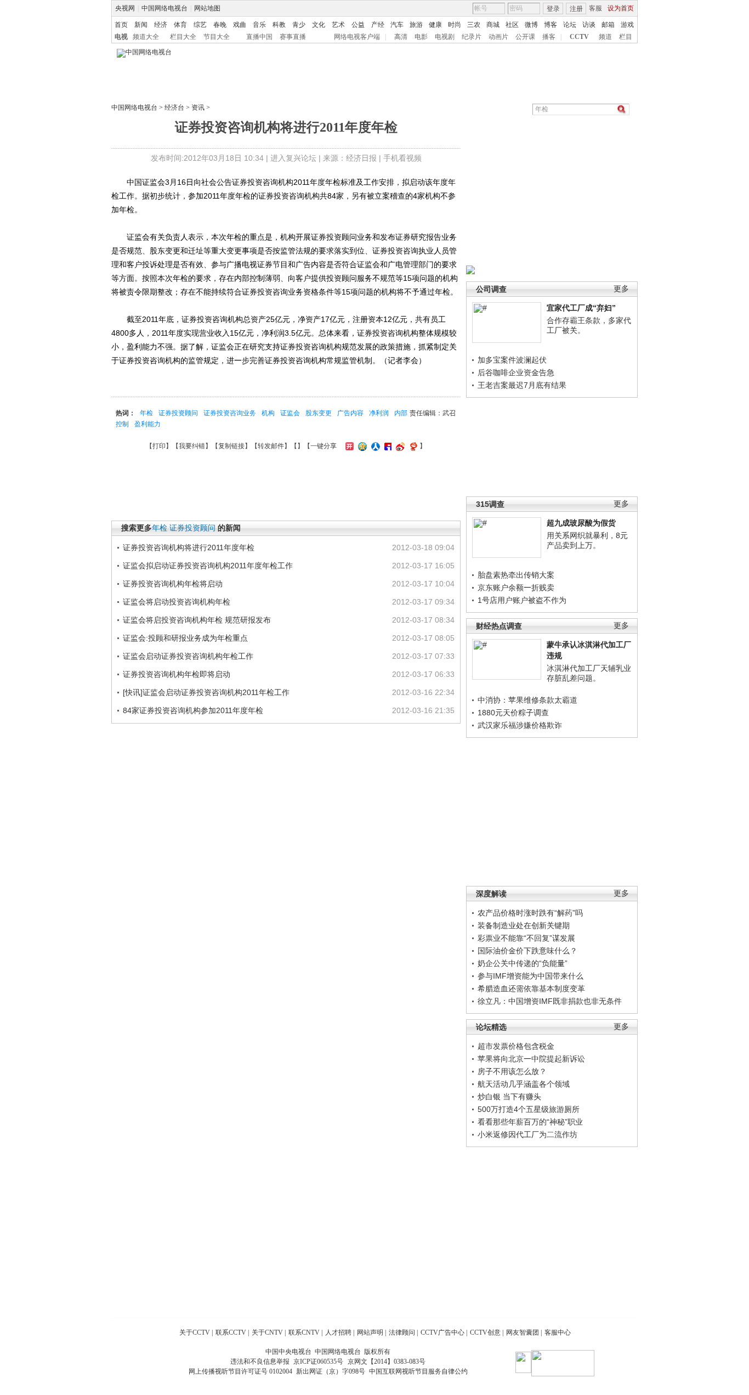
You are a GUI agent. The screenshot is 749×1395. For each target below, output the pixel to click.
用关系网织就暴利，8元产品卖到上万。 (587, 540)
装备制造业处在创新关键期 (524, 925)
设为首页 (621, 8)
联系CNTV (304, 1332)
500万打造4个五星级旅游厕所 (529, 1109)
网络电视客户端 (357, 37)
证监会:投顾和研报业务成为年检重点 (185, 638)
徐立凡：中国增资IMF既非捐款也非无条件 (550, 1001)
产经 (377, 25)
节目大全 (216, 37)
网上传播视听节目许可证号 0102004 (240, 1371)
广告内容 (350, 413)
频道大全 (146, 37)
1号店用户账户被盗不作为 (522, 600)
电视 (121, 37)
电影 (421, 37)
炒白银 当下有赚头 (509, 1096)
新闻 (140, 25)
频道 (605, 37)
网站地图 (207, 8)
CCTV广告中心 (442, 1332)
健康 (435, 25)
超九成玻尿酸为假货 (581, 522)
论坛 (569, 25)
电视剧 (445, 37)
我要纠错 (192, 446)
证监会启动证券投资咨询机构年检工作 (188, 656)
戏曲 (239, 25)
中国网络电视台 (164, 8)
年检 (146, 413)
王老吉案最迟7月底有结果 (522, 385)
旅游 (416, 25)
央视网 (125, 8)
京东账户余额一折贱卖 (516, 587)
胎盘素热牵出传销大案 (516, 575)
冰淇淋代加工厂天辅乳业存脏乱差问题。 (589, 673)
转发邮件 (271, 446)
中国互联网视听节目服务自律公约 (418, 1371)
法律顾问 (402, 1332)
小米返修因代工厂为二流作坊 (527, 1134)
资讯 (198, 107)
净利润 (379, 413)
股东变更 (318, 413)
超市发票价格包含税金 (516, 1046)
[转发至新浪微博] (399, 446)
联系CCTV (230, 1332)
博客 (550, 25)
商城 (493, 25)
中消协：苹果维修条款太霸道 (527, 700)
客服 (595, 8)
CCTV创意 (485, 1332)
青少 (298, 25)
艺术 (338, 25)
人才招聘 (338, 1332)
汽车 (397, 25)
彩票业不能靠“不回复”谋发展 (526, 938)
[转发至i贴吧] (386, 446)
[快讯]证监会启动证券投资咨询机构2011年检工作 (206, 692)
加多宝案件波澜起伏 (512, 359)
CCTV (579, 37)
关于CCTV (194, 1332)
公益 (358, 25)
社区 (512, 25)
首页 (121, 25)
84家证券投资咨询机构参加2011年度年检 (193, 710)
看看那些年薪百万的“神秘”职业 (530, 1121)
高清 (400, 37)
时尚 (454, 25)
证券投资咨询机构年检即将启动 (176, 674)
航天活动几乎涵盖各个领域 (524, 1084)
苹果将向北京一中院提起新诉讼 (531, 1058)
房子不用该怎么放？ (512, 1071)
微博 (531, 25)
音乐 (259, 25)
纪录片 (471, 37)
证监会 (290, 413)
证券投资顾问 (178, 413)
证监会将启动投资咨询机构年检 (176, 601)
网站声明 (370, 1332)
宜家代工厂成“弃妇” (581, 307)
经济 (160, 25)
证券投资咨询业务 (229, 413)
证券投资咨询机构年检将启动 (173, 583)
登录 (553, 9)
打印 (159, 446)
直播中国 (259, 37)
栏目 (625, 37)
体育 (180, 25)
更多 (621, 289)
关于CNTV (267, 1332)
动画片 (498, 37)
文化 (318, 25)
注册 (576, 9)
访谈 (588, 25)
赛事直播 (293, 37)
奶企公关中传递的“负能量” (523, 963)
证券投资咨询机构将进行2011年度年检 (188, 547)
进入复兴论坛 (293, 158)
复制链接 (231, 446)
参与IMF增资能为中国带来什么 (530, 976)
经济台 (174, 107)
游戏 (627, 25)
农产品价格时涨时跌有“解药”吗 (530, 912)
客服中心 (557, 1332)
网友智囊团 (522, 1332)
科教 (279, 25)
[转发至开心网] (348, 446)
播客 (548, 37)
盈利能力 (147, 424)
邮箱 (608, 25)
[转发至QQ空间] (361, 446)
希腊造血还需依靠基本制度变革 (531, 988)
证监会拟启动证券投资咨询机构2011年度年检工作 (208, 565)
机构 (268, 413)
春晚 (219, 25)
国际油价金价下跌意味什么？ (527, 950)
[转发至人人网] (374, 446)
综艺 (200, 25)
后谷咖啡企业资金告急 (516, 372)
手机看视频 (402, 158)
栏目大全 (183, 37)
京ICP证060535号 (318, 1361)
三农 (473, 25)
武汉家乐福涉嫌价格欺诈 (520, 725)
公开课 (525, 37)
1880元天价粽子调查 (513, 712)
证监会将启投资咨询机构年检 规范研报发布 (197, 619)
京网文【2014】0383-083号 (386, 1361)
